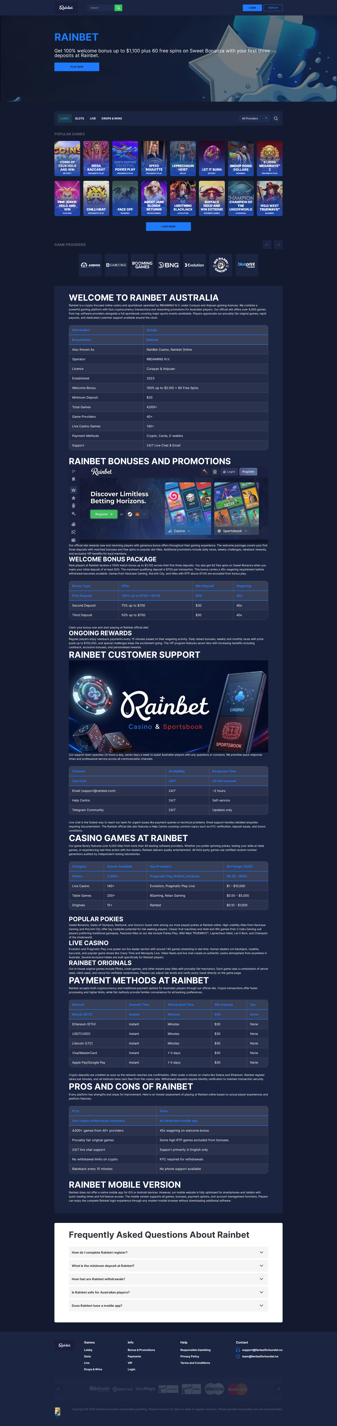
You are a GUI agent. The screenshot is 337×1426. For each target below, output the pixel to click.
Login (252, 7)
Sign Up (273, 7)
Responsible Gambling (195, 1350)
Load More (168, 226)
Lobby (64, 118)
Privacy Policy (189, 1356)
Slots (79, 118)
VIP (130, 1362)
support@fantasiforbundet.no (262, 1350)
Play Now (77, 66)
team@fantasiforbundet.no (260, 1356)
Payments (134, 1356)
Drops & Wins (112, 118)
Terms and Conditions (195, 1362)
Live (93, 118)
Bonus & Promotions (141, 1350)
